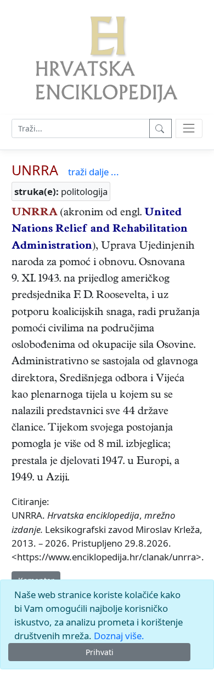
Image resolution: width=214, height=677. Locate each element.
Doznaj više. (119, 635)
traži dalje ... (93, 171)
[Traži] (160, 128)
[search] (189, 128)
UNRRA (35, 169)
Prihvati (100, 652)
